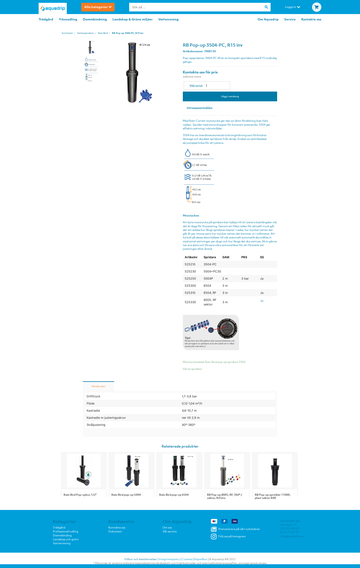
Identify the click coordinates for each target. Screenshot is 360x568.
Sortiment (67, 33)
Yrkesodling (68, 19)
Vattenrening (168, 19)
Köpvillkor (200, 559)
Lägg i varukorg (230, 96)
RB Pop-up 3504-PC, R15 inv (127, 33)
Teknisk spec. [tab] (98, 386)
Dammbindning (95, 19)
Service (290, 19)
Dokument (115, 531)
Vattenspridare (85, 33)
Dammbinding (62, 535)
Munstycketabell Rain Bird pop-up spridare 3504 (214, 362)
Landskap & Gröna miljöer (132, 19)
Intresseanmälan (199, 108)
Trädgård (46, 19)
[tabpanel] (91, 47)
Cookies (187, 559)
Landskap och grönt (66, 539)
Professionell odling (65, 531)
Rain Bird (103, 33)
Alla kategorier (96, 7)
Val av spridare (192, 369)
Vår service (170, 531)
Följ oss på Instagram (232, 536)
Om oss (167, 527)
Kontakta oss (311, 19)
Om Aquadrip (268, 19)
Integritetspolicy (169, 559)
